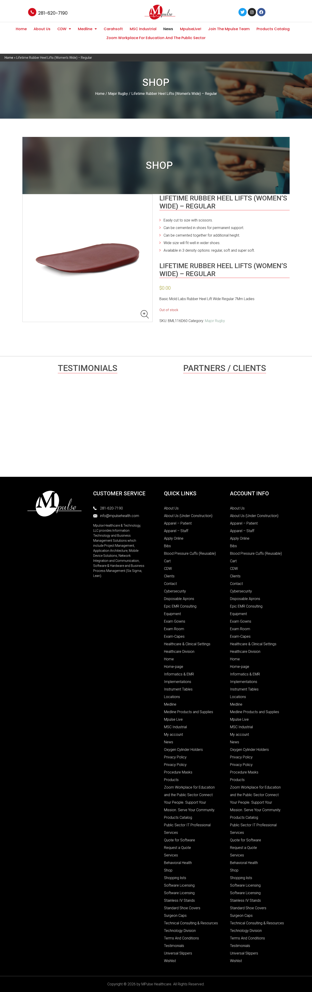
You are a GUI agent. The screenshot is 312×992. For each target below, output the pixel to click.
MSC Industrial (143, 29)
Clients (169, 576)
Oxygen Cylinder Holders (183, 749)
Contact (170, 583)
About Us (42, 29)
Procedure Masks (178, 772)
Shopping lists (175, 878)
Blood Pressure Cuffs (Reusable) (190, 553)
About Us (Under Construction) (188, 516)
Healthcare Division (179, 651)
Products (171, 780)
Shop (168, 870)
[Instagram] (252, 12)
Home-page (173, 666)
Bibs (167, 546)
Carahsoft (113, 29)
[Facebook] (261, 12)
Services (171, 855)
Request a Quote (177, 847)
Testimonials (174, 946)
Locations (172, 697)
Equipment (172, 614)
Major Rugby (118, 93)
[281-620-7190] (32, 12)
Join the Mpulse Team (229, 29)
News (168, 29)
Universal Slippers (178, 953)
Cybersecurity (175, 591)
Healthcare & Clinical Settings (187, 644)
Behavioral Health (178, 863)
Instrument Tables (178, 689)
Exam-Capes (174, 636)
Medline (85, 29)
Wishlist (170, 961)
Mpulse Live (173, 719)
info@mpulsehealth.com (119, 516)
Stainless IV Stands (179, 900)
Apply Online (173, 538)
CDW (61, 29)
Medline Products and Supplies (188, 712)
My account (173, 734)
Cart (167, 561)
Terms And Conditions (181, 938)
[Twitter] (242, 12)
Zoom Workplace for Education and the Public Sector (156, 37)
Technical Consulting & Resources (191, 923)
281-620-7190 (53, 13)
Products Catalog (273, 29)
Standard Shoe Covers (182, 908)
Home (21, 29)
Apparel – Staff (176, 531)
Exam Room (174, 629)
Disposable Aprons (179, 599)
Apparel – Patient (178, 523)
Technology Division (180, 930)
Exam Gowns (174, 621)
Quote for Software (179, 840)
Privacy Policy (175, 757)
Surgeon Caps (175, 915)
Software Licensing (179, 885)
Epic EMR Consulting (180, 606)
